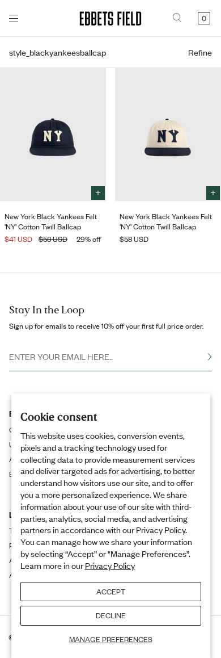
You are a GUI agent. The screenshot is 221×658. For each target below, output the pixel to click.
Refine (200, 52)
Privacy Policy (110, 565)
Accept (110, 591)
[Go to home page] (110, 18)
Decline (111, 615)
